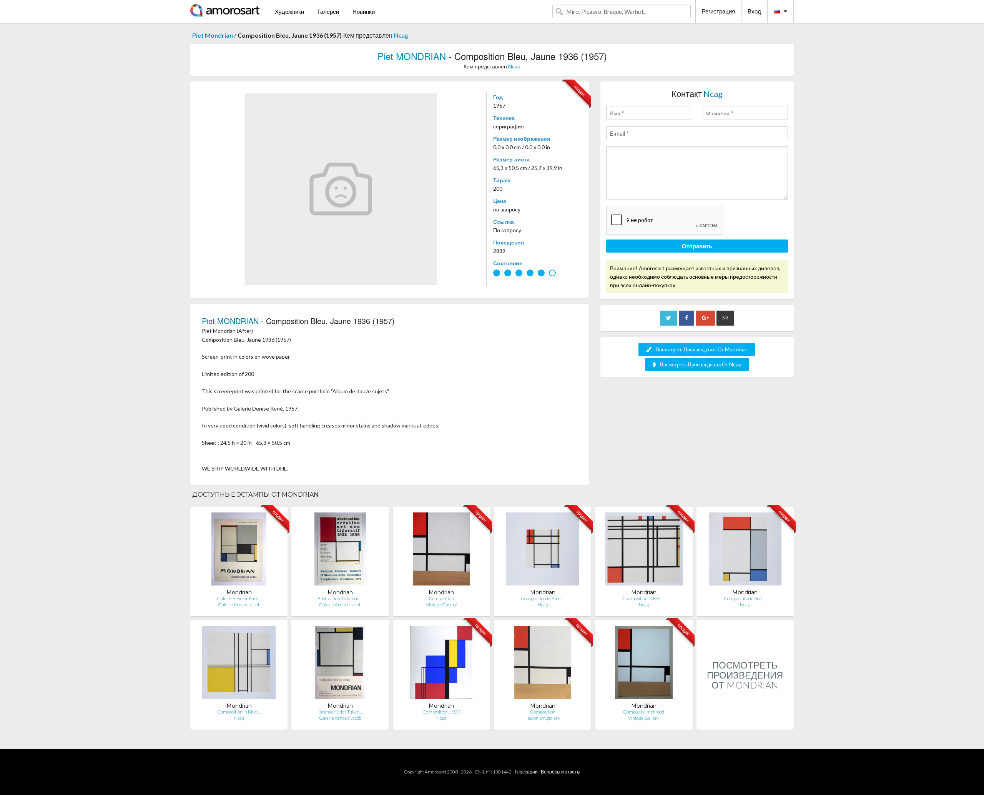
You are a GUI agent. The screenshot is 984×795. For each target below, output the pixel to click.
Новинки (363, 11)
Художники (289, 11)
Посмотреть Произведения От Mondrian (701, 349)
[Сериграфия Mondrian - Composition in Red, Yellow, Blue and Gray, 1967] (745, 550)
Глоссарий (526, 772)
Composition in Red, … (643, 598)
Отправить (697, 246)
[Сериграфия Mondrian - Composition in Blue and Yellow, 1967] (239, 664)
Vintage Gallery (441, 604)
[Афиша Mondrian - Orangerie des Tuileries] (340, 664)
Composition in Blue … (239, 712)
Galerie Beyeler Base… (239, 598)
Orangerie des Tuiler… (340, 712)
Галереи (328, 11)
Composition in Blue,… (543, 598)
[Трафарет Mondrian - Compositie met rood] (644, 664)
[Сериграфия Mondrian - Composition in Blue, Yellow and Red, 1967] (542, 550)
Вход (754, 11)
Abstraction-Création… (339, 598)
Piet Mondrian (212, 35)
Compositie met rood (643, 712)
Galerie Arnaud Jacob (239, 604)
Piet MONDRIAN (411, 56)
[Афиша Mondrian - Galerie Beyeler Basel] (238, 550)
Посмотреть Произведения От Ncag (700, 364)
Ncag (401, 35)
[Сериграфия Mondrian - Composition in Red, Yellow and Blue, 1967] (644, 550)
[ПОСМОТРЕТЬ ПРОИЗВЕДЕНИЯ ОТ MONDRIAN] (745, 721)
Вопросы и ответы (560, 772)
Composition (441, 598)
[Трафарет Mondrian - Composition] (441, 550)
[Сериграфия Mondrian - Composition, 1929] (441, 664)
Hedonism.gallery (542, 718)
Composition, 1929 (441, 712)
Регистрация (718, 11)
